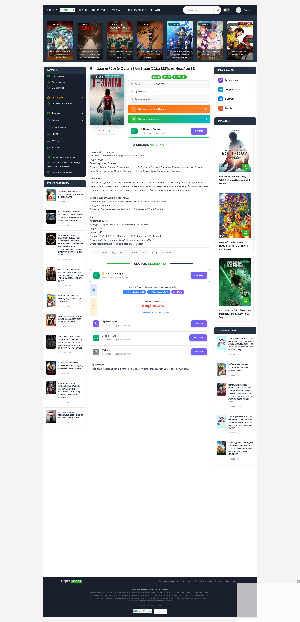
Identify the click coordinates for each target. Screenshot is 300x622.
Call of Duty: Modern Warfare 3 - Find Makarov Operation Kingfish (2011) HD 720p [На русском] (70, 216)
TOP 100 (83, 10)
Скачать (199, 131)
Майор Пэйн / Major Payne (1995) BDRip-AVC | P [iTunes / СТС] (69, 298)
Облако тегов (58, 88)
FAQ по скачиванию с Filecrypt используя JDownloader (64, 165)
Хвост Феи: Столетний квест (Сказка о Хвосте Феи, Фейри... (60, 54)
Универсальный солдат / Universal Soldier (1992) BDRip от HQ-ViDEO (70, 319)
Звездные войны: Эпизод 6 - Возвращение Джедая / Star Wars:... (235, 313)
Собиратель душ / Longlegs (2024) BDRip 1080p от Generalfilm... (90, 54)
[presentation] (49, 40)
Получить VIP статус (62, 103)
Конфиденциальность (168, 581)
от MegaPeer (168, 253)
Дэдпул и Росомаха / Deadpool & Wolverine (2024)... (240, 54)
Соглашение (186, 581)
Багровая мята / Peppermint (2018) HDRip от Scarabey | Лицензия (70, 415)
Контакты (155, 10)
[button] (244, 10)
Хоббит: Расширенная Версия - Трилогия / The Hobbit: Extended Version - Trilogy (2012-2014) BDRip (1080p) (70, 275)
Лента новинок (59, 82)
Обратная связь (232, 581)
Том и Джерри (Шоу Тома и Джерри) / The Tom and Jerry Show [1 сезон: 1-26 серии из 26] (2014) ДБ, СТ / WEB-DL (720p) (240, 344)
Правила (115, 10)
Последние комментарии (63, 157)
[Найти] (218, 10)
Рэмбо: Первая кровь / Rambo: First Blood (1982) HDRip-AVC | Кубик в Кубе (70, 365)
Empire (60, 10)
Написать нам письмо (62, 172)
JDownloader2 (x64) (160, 292)
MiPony (179, 292)
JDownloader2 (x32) (136, 292)
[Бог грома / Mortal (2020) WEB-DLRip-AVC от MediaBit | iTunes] (235, 151)
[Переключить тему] (226, 10)
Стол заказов (98, 10)
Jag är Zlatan (117, 253)
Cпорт (167, 77)
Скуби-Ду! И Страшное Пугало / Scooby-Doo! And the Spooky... (233, 245)
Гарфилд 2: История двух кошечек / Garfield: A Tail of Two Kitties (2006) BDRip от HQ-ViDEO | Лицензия (240, 448)
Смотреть (198, 338)
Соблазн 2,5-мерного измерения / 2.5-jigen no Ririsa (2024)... (210, 54)
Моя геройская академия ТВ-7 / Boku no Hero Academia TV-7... (180, 54)
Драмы (156, 77)
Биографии (179, 77)
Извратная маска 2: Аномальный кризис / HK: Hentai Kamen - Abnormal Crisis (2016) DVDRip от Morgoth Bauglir (69, 390)
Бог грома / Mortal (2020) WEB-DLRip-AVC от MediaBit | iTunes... (235, 180)
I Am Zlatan (132, 253)
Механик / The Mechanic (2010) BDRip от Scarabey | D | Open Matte (70, 194)
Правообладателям (134, 10)
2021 (144, 253)
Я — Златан (101, 253)
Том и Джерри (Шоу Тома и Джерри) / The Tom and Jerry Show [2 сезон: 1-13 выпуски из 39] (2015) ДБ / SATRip (240, 422)
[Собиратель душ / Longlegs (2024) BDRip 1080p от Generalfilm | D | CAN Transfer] (90, 40)
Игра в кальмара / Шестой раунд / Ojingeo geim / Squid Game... (120, 54)
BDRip (154, 253)
